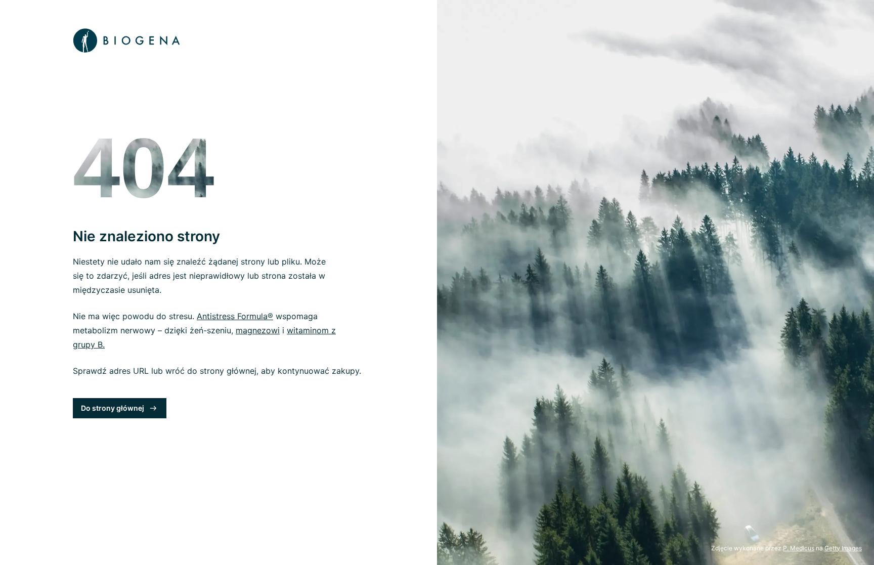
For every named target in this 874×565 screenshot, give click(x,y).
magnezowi (258, 330)
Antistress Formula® (235, 316)
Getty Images (843, 548)
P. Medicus (798, 548)
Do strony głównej (112, 408)
